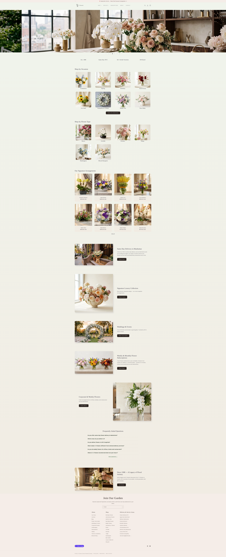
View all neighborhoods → (125, 535)
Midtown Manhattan (124, 519)
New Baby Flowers (110, 521)
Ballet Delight (123, 227)
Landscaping (94, 527)
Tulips (107, 533)
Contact (93, 517)
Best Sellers (108, 537)
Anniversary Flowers (110, 517)
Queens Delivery (123, 525)
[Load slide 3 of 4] (112, 54)
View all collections (113, 112)
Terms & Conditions (96, 533)
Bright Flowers (109, 523)
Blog (92, 519)
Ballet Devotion (142, 227)
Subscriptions (95, 529)
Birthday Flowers (109, 515)
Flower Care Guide (96, 521)
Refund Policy (95, 535)
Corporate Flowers (96, 525)
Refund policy (102, 553)
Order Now (122, 259)
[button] (99, 5)
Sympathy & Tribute (110, 525)
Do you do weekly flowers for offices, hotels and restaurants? (105, 449)
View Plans (122, 368)
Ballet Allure (83, 227)
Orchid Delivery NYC (124, 527)
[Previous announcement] (75, 1)
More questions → (113, 456)
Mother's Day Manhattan (125, 529)
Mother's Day (109, 519)
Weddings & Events (96, 523)
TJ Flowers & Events (81, 553)
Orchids (107, 529)
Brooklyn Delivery (123, 523)
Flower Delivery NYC (124, 515)
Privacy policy (96, 553)
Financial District (123, 521)
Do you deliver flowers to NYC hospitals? (99, 442)
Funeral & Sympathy (124, 533)
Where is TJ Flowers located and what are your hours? (103, 452)
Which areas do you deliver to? (96, 439)
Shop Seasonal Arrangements (57, 39)
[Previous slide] (106, 53)
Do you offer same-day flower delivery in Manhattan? (102, 435)
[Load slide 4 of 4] (114, 54)
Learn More (84, 405)
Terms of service (109, 553)
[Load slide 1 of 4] (109, 54)
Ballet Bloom (103, 227)
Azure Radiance (142, 197)
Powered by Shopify (88, 553)
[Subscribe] (122, 507)
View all (113, 233)
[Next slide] (117, 53)
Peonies (107, 531)
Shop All (107, 542)
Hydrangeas (108, 535)
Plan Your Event (123, 335)
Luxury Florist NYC (124, 531)
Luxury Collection (109, 539)
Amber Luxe (122, 197)
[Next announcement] (151, 1)
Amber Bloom (103, 197)
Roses (107, 527)
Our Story (121, 484)
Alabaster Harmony (83, 197)
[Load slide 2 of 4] (111, 54)
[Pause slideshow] (120, 53)
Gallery (93, 531)
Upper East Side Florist (125, 517)
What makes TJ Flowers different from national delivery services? (106, 446)
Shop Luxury (122, 297)
